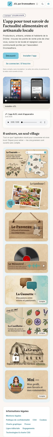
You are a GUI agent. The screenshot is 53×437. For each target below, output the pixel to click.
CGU (35, 420)
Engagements (29, 428)
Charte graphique (14, 424)
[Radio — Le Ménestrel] (48, 3)
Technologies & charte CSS (18, 432)
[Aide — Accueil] (37, 4)
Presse (28, 424)
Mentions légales (13, 416)
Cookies (43, 420)
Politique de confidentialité (18, 420)
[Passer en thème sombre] (42, 3)
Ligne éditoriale (13, 428)
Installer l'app (29, 55)
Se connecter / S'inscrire (18, 63)
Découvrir (11, 55)
